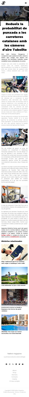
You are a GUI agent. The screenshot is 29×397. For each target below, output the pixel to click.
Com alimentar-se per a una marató (13, 285)
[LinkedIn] (16, 364)
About (15, 370)
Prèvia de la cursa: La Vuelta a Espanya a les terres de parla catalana (11, 309)
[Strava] (13, 364)
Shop (14, 372)
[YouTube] (22, 364)
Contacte (15, 377)
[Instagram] (9, 364)
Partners (14, 375)
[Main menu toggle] (25, 3)
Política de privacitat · (9, 392)
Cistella (14, 379)
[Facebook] (6, 364)
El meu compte (14, 381)
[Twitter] (19, 364)
